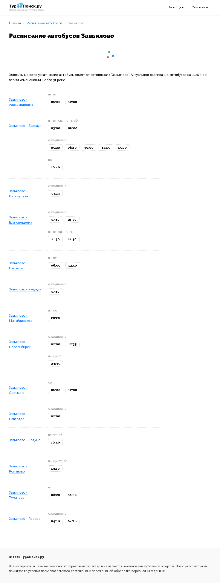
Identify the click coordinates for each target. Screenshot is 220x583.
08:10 (72, 148)
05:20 (55, 148)
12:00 (72, 102)
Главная (15, 23)
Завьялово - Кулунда (25, 289)
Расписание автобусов (45, 23)
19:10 (55, 469)
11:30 (72, 495)
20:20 (55, 318)
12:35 (72, 344)
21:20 (72, 220)
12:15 (106, 148)
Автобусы (176, 7)
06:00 (55, 102)
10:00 (88, 148)
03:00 (55, 128)
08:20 (55, 495)
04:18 (55, 521)
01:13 (55, 193)
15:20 (122, 148)
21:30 (55, 239)
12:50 (72, 265)
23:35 (55, 364)
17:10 (55, 220)
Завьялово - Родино (25, 440)
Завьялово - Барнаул (25, 126)
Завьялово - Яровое (25, 519)
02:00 (55, 344)
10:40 (55, 167)
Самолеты (200, 7)
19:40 (55, 442)
